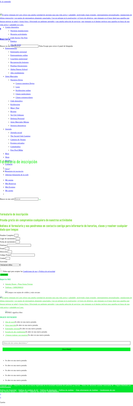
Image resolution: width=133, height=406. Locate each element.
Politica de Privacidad (8, 390)
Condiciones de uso (107, 390)
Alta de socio (15, 45)
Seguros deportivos (18, 125)
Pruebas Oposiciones (18, 66)
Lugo (18, 87)
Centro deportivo (12, 27)
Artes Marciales (11, 76)
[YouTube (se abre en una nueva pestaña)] (71, 9)
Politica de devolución (48, 390)
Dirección (4, 252)
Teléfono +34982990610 (14, 287)
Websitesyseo (5, 387)
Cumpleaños (15, 147)
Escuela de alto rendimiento (15, 332)
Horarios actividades (18, 34)
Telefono (3, 245)
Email (2, 249)
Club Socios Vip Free (19, 38)
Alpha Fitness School (19, 69)
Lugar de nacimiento (8, 239)
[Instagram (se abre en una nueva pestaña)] (69, 9)
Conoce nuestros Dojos (25, 83)
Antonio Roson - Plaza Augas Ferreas (19, 284)
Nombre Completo (7, 235)
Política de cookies (66, 390)
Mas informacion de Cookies (87, 390)
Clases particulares (23, 94)
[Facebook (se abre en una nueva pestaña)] (67, 9)
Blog (7, 154)
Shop (7, 157)
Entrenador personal (18, 52)
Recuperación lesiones (19, 62)
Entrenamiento (11, 48)
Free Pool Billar (16, 150)
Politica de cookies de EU (28, 390)
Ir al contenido (5, 2)
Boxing (13, 111)
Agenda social (16, 133)
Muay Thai (14, 108)
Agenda (8, 129)
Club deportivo (16, 101)
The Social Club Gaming (20, 136)
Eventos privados (17, 143)
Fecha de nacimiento (8, 242)
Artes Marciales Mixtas (19, 122)
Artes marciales (10, 325)
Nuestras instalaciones (19, 31)
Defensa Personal (17, 118)
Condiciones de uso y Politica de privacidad (39, 271)
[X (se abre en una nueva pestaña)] (65, 9)
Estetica (13, 41)
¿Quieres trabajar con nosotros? (16, 335)
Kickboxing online (23, 90)
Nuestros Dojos (16, 80)
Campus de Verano (18, 140)
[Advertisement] (66, 192)
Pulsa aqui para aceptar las (29, 271)
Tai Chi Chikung (17, 115)
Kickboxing (15, 104)
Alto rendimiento (17, 73)
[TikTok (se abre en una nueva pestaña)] (73, 9)
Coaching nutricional (18, 59)
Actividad (3, 262)
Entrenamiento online (19, 55)
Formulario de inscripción (14, 171)
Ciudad (3, 258)
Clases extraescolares (24, 97)
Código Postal (5, 255)
